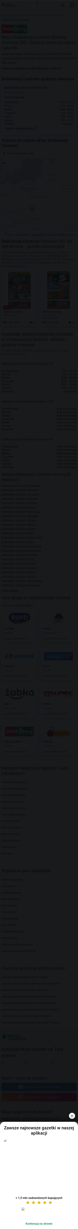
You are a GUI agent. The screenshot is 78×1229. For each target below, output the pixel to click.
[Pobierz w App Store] (39, 1213)
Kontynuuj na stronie (39, 1223)
